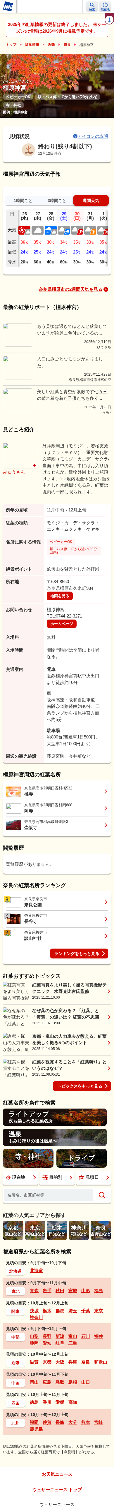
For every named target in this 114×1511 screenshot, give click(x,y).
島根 (72, 1382)
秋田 (60, 1290)
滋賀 (34, 1361)
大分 (72, 1422)
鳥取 (60, 1382)
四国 (15, 1403)
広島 (47, 1382)
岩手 (47, 1290)
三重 (72, 1343)
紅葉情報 (32, 45)
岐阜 (60, 1343)
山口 (85, 1382)
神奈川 (36, 1317)
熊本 (85, 1422)
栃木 (47, 1310)
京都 (47, 1361)
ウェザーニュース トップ (57, 1489)
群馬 (60, 1310)
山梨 (34, 1336)
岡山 (34, 1382)
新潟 (60, 1336)
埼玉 (72, 1310)
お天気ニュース (57, 1474)
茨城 (34, 1310)
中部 (15, 1337)
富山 (72, 1336)
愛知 (47, 1343)
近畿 (51, 45)
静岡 (34, 1343)
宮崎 (98, 1422)
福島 (98, 1290)
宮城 (72, 1290)
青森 (34, 1290)
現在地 (18, 1177)
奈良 (67, 45)
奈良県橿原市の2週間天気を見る (70, 289)
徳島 (34, 1402)
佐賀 (47, 1422)
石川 (85, 1336)
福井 (98, 1336)
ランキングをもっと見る (76, 953)
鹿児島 (36, 1428)
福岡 (34, 1422)
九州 (15, 1423)
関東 (15, 1311)
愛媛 (60, 1402)
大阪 (60, 1361)
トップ (11, 45)
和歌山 (100, 1361)
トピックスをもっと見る (79, 1086)
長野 (47, 1336)
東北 (15, 1291)
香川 (47, 1402)
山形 (85, 1290)
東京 (98, 1310)
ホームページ (61, 624)
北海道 (15, 1271)
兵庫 (72, 1361)
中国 (15, 1382)
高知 (72, 1402)
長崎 (60, 1422)
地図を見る (59, 596)
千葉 (85, 1310)
